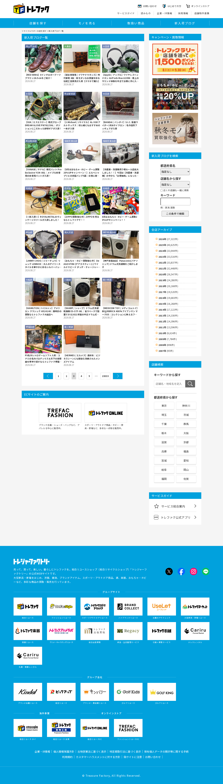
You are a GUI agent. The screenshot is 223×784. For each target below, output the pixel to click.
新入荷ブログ (185, 23)
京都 (186, 442)
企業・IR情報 (164, 13)
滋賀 (164, 442)
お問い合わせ (153, 757)
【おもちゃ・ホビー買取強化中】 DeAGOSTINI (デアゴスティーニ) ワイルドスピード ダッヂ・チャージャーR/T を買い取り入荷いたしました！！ (82, 264)
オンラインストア (200, 6)
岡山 (186, 470)
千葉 (164, 424)
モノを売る (87, 23)
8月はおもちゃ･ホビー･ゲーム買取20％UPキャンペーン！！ (119, 218)
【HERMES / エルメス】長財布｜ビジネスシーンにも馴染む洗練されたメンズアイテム (82, 358)
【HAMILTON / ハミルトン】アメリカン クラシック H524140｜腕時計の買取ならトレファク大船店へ (43, 311)
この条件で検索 (175, 214)
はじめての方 (174, 6)
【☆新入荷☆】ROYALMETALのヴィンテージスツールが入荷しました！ (43, 218)
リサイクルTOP (28, 31)
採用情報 (183, 13)
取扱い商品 (136, 23)
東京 (164, 406)
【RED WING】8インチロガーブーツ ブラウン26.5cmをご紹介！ (43, 76)
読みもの (146, 13)
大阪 (186, 433)
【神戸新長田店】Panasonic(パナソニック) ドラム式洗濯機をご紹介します (120, 264)
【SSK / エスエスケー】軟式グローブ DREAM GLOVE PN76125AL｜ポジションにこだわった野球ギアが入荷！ (43, 125)
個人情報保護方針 (63, 751)
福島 (186, 451)
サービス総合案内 (173, 506)
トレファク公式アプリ (176, 517)
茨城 (186, 415)
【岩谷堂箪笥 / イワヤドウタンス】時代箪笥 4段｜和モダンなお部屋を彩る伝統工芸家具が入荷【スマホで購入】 (82, 78)
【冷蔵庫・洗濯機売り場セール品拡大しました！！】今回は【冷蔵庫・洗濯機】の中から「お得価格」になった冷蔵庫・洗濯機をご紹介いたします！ (120, 172)
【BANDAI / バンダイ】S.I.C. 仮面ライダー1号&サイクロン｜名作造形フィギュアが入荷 (120, 125)
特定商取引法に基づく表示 (125, 751)
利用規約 (67, 757)
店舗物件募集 (201, 13)
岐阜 (164, 470)
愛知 (186, 460)
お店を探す (42, 31)
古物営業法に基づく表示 (92, 751)
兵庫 (164, 451)
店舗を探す (38, 23)
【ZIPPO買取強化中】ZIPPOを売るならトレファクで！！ (81, 218)
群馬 (186, 424)
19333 (105, 376)
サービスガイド (126, 13)
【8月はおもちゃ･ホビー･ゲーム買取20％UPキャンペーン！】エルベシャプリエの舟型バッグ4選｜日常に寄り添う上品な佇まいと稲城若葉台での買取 (82, 172)
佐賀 (186, 479)
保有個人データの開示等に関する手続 (166, 751)
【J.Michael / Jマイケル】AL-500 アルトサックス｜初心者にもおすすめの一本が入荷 (82, 125)
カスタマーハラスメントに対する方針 (98, 757)
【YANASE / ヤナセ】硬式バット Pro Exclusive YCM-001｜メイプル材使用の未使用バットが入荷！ (43, 172)
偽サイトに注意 (133, 757)
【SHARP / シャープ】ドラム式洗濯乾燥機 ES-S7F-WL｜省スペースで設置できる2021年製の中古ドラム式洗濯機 (81, 311)
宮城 (164, 460)
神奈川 (186, 406)
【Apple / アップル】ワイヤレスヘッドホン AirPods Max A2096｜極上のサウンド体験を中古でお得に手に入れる (120, 78)
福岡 (164, 479)
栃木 (164, 433)
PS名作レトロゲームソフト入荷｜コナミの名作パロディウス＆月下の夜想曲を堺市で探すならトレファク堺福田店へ (43, 358)
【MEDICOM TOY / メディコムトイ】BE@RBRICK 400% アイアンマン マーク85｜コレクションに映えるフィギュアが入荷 (120, 311)
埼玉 (164, 415)
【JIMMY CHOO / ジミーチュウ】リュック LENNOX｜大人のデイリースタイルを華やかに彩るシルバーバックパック (43, 264)
